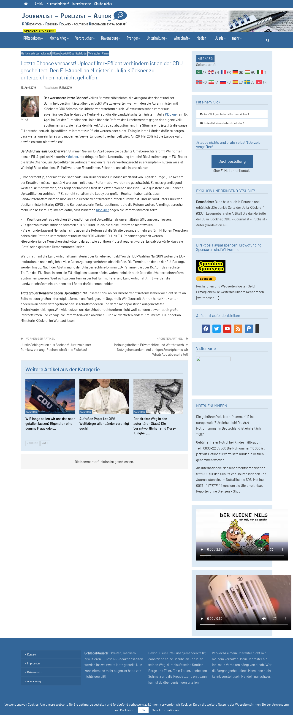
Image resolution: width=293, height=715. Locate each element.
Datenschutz (34, 672)
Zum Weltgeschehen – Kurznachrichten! (226, 114)
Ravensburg (109, 38)
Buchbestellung (232, 161)
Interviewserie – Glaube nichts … (93, 3)
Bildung (56, 53)
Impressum (34, 663)
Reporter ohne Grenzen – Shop (218, 491)
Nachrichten (81, 53)
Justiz (219, 38)
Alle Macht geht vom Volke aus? (36, 53)
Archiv (39, 3)
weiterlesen (205, 298)
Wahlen (105, 53)
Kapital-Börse (67, 53)
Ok (143, 710)
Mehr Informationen (165, 710)
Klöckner (171, 114)
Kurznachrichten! (58, 3)
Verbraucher (83, 38)
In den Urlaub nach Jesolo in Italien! (224, 123)
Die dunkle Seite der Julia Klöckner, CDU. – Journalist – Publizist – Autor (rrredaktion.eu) (232, 219)
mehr (235, 38)
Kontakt (31, 654)
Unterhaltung (156, 38)
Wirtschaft (181, 38)
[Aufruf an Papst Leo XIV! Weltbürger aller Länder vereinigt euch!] (104, 396)
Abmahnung (34, 681)
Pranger (132, 38)
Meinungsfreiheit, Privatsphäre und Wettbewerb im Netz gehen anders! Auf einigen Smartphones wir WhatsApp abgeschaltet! (151, 349)
